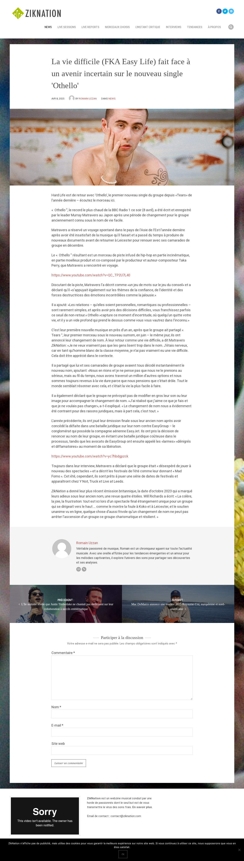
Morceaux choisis (117, 27)
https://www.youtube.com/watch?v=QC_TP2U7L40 (90, 275)
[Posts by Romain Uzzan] (72, 98)
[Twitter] (225, 11)
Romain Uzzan (88, 98)
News (48, 27)
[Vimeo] (231, 11)
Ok (123, 854)
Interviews (173, 27)
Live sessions (67, 27)
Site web (58, 744)
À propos (214, 27)
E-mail (57, 725)
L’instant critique (148, 27)
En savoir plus (142, 807)
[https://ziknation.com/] (84, 569)
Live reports (90, 27)
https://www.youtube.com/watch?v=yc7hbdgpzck (89, 456)
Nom (56, 707)
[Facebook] (219, 11)
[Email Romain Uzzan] (78, 569)
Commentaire (63, 653)
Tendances (194, 27)
